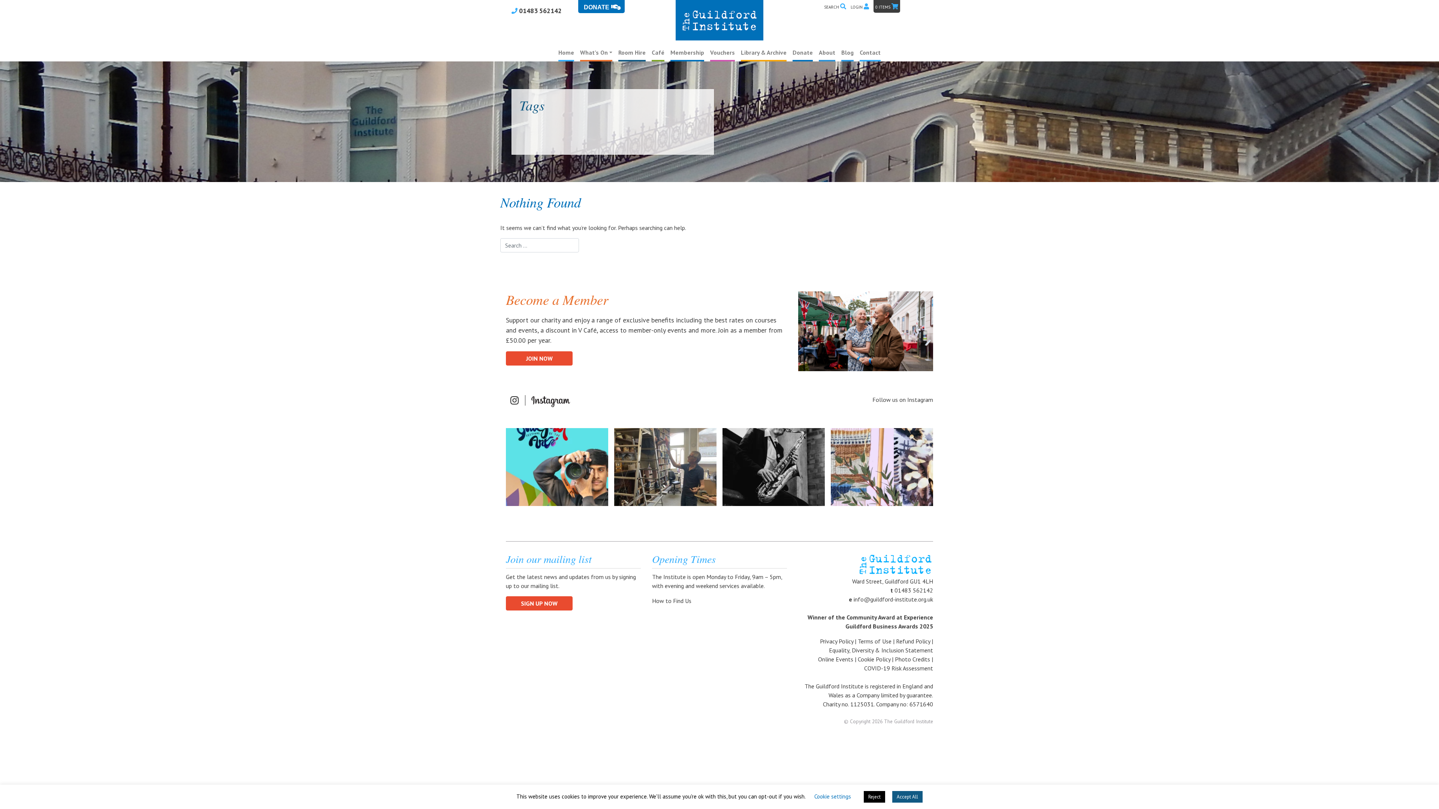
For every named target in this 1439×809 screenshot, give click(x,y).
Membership (687, 52)
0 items (883, 7)
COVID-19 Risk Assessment (898, 668)
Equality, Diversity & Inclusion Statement (881, 650)
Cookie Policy (874, 659)
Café (658, 52)
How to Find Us (672, 601)
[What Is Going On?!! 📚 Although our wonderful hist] (665, 467)
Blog (847, 52)
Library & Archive (764, 52)
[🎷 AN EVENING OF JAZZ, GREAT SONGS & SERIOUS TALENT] (773, 467)
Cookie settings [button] (832, 796)
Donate (803, 52)
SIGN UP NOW (539, 603)
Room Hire (632, 52)
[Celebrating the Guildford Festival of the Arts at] (557, 467)
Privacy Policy (836, 641)
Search (832, 7)
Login (857, 7)
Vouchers (722, 52)
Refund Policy (913, 641)
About (827, 52)
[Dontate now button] (601, 6)
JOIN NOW (539, 358)
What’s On (594, 52)
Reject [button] (874, 797)
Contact (870, 52)
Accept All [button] (907, 797)
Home (566, 52)
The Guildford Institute (908, 721)
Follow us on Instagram (902, 399)
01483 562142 (540, 10)
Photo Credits (912, 659)
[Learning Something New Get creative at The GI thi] (882, 467)
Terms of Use (875, 641)
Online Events (835, 659)
